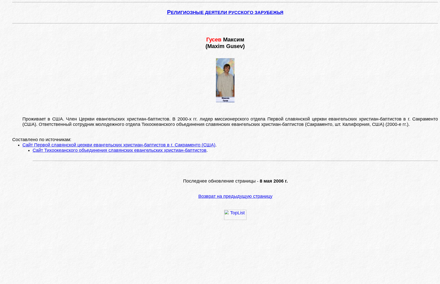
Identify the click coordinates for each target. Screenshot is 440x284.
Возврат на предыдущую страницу (235, 196)
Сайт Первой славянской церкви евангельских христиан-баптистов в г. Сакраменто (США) (118, 144)
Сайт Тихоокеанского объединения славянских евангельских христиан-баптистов (120, 150)
